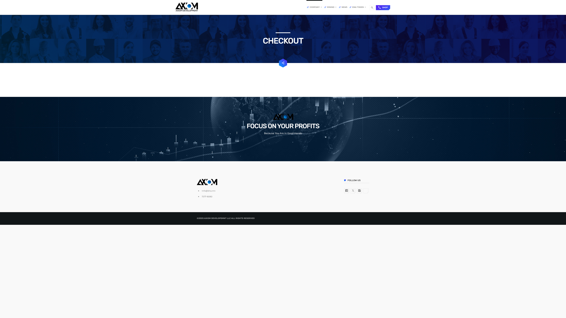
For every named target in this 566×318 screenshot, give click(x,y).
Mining (330, 7)
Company (315, 7)
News (344, 7)
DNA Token (358, 7)
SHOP (383, 7)
